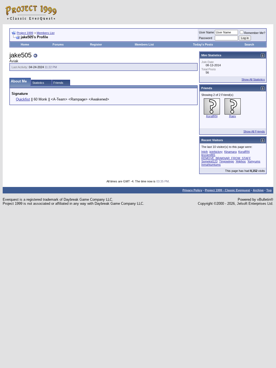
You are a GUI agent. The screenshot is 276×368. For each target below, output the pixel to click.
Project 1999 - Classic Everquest (227, 190)
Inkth (204, 151)
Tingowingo (226, 161)
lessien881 (208, 155)
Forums (58, 44)
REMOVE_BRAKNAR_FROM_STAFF (226, 158)
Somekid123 (209, 161)
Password (205, 38)
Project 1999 (25, 32)
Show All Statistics (253, 79)
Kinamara (230, 151)
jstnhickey (216, 151)
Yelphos (241, 161)
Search (249, 44)
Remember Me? (254, 32)
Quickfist (23, 99)
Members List (45, 32)
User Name (206, 32)
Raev (232, 116)
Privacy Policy (192, 190)
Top (269, 190)
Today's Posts (203, 44)
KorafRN (212, 116)
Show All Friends (254, 131)
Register (96, 44)
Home (25, 44)
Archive (258, 190)
